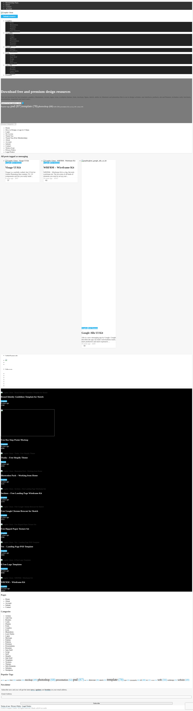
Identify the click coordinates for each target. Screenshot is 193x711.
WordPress (13, 51)
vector (154, 680)
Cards (12, 35)
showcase (94, 680)
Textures (13, 27)
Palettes (12, 73)
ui (143, 680)
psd (15, 106)
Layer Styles (14, 71)
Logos (12, 37)
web (56, 107)
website (80, 106)
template (30, 106)
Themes (8, 47)
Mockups (13, 39)
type (126, 680)
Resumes (13, 43)
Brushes (13, 69)
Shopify (12, 49)
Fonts (7, 53)
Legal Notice (10, 152)
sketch (102, 680)
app (7, 680)
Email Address (6, 694)
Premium (8, 75)
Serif (11, 61)
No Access (9, 134)
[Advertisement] (96, 114)
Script (12, 59)
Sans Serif (13, 57)
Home (7, 128)
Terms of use (10, 148)
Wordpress (9, 670)
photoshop (45, 106)
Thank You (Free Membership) (16, 138)
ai (2, 680)
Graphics (8, 21)
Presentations (14, 41)
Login (7, 132)
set (86, 680)
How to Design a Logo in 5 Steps (17, 130)
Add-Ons (8, 65)
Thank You (9, 136)
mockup (73, 106)
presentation (64, 107)
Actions (12, 67)
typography (135, 680)
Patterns (12, 29)
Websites (13, 45)
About (7, 5)
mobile (20, 680)
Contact (8, 7)
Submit (7, 144)
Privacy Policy (10, 150)
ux (148, 680)
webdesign (172, 680)
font (13, 680)
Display (12, 55)
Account (8, 9)
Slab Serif (13, 63)
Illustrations (14, 25)
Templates (9, 33)
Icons (12, 23)
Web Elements (15, 31)
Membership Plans (11, 3)
